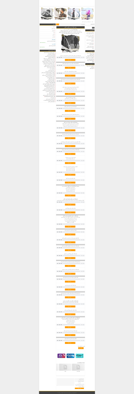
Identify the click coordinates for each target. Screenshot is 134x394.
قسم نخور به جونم (52, 92)
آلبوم (53, 26)
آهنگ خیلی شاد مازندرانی (51, 55)
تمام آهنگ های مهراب (51, 57)
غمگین (53, 34)
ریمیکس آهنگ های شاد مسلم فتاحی (49, 64)
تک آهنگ (53, 28)
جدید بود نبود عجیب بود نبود (50, 99)
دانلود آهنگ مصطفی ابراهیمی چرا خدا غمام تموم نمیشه (90, 47)
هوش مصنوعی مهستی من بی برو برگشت (48, 90)
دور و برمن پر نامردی (51, 70)
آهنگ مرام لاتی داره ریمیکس (50, 74)
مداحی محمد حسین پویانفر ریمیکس (49, 60)
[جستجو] (57, 24)
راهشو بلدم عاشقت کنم (51, 80)
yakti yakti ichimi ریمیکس (50, 82)
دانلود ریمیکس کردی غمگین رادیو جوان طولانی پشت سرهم (70, 33)
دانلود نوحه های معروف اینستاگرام (90, 66)
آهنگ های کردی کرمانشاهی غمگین (49, 85)
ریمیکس (53, 30)
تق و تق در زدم (52, 69)
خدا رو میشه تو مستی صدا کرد (50, 71)
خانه (92, 21)
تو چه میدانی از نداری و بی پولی (50, 65)
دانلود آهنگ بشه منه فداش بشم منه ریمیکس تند (90, 56)
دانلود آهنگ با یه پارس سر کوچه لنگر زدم (90, 44)
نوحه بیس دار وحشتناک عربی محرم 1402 (48, 61)
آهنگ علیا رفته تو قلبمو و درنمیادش (90, 41)
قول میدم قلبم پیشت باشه (51, 94)
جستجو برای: (92, 24)
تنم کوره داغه (53, 97)
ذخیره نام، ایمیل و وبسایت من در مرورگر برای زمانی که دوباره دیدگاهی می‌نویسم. (79, 385)
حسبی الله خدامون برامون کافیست (49, 86)
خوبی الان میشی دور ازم (51, 67)
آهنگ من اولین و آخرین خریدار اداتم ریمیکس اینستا (90, 33)
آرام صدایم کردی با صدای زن (50, 91)
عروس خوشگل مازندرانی (51, 77)
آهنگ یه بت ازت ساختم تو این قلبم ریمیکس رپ (90, 58)
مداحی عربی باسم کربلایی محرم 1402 (49, 58)
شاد (53, 32)
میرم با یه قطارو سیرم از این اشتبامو (49, 89)
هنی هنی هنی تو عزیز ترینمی (50, 87)
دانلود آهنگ (69, 60)
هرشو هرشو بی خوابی (51, 101)
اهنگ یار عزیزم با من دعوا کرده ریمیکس (49, 62)
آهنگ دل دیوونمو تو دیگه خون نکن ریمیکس (48, 72)
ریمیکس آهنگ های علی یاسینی (50, 81)
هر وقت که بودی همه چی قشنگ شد (49, 100)
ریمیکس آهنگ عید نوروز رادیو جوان (49, 52)
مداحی (53, 37)
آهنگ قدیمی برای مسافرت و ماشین (49, 66)
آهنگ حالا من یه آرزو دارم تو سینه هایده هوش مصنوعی (90, 37)
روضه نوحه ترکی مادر (51, 53)
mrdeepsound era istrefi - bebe (50, 96)
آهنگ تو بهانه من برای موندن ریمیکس (90, 53)
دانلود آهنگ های (74, 29)
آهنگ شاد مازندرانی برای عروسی (50, 56)
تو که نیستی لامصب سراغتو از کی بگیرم (49, 95)
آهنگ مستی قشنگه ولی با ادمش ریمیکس (48, 75)
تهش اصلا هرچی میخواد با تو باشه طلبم (49, 84)
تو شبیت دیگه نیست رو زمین (50, 76)
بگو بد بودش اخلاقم (52, 79)
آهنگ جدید (53, 44)
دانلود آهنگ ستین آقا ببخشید (90, 61)
